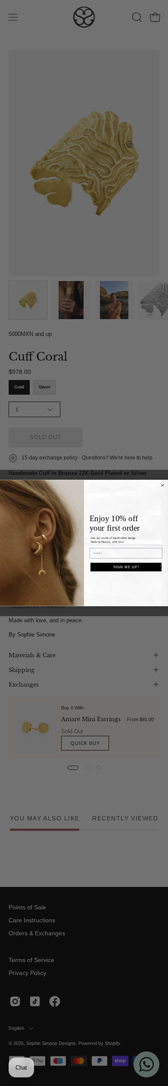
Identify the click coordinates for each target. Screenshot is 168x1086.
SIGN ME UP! (126, 567)
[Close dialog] (162, 485)
